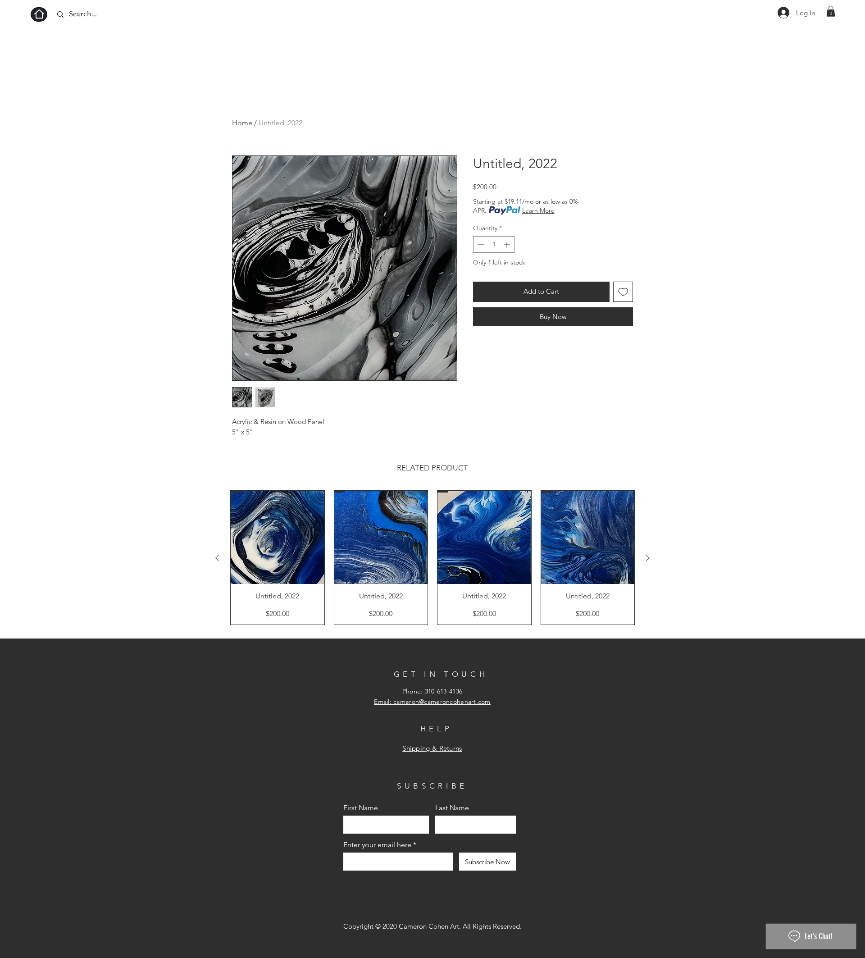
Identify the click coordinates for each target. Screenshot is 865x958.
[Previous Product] (217, 557)
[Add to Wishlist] (623, 292)
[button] (830, 11)
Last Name (452, 808)
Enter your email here (377, 845)
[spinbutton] (494, 244)
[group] (432, 558)
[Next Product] (647, 557)
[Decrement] (480, 244)
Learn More (538, 210)
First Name (360, 808)
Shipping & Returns (432, 748)
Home (242, 123)
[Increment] (507, 244)
